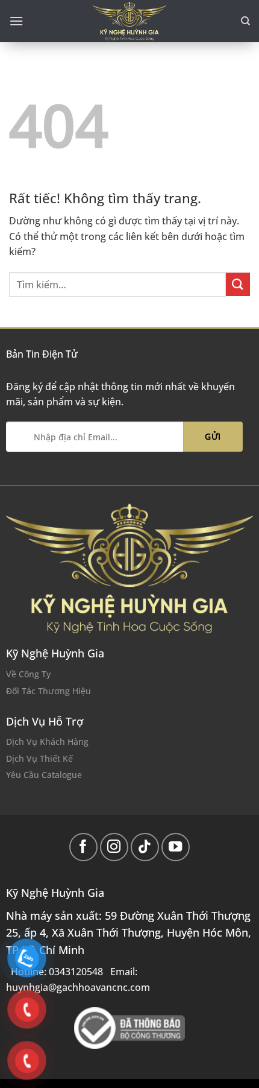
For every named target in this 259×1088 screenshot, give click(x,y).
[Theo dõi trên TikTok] (145, 847)
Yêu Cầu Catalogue (44, 774)
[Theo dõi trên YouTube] (175, 847)
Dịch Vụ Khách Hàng (47, 741)
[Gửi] (238, 284)
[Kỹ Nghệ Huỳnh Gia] (129, 21)
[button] (16, 21)
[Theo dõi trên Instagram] (114, 847)
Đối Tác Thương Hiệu (48, 691)
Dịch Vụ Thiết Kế (39, 758)
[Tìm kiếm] (245, 21)
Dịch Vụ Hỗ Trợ (44, 721)
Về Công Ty (28, 674)
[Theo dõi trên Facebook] (83, 847)
